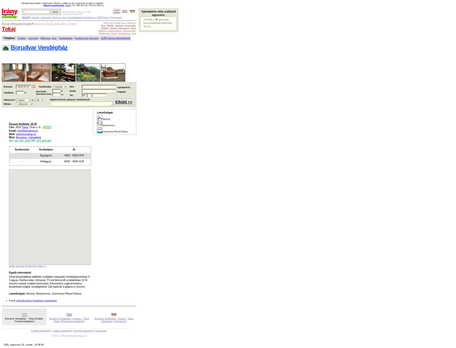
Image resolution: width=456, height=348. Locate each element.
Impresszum (101, 331)
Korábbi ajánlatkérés (41, 331)
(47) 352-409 (44, 140)
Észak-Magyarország (16, 23)
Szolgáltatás (65, 38)
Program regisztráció (83, 331)
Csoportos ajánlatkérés (73, 14)
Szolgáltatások (75, 17)
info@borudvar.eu (27, 130)
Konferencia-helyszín (87, 38)
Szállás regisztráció (62, 331)
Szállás (35, 17)
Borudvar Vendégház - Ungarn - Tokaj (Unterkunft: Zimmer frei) (114, 320)
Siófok (88, 12)
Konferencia (89, 17)
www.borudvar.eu (26, 134)
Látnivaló (33, 38)
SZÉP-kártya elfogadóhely (115, 38)
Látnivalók (46, 17)
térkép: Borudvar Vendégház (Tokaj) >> (28, 266)
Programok (116, 17)
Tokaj (8, 29)
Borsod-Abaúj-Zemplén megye (54, 23)
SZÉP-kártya (103, 17)
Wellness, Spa (59, 17)
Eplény (68, 5)
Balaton (72, 12)
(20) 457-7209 (22, 140)
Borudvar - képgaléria (28, 137)
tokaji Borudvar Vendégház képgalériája (36, 300)
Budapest (80, 12)
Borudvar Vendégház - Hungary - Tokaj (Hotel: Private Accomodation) (69, 320)
